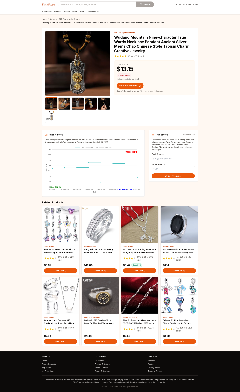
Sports (83, 11)
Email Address (158, 154)
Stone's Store (49, 246)
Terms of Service (155, 371)
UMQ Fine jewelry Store (68, 19)
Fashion (57, 11)
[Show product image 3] (78, 103)
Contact (151, 364)
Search (146, 4)
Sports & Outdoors (102, 371)
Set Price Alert (175, 176)
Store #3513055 (168, 246)
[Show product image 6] (51, 117)
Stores (178, 4)
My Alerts (187, 4)
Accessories (93, 11)
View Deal (59, 270)
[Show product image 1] (51, 103)
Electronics (47, 11)
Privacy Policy (154, 368)
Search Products (49, 364)
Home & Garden (70, 11)
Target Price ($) (158, 164)
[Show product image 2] (64, 103)
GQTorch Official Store (92, 317)
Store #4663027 (90, 246)
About (195, 4)
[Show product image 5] (104, 103)
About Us (152, 361)
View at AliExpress (128, 85)
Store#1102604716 (130, 317)
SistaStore (48, 4)
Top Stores (46, 368)
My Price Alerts (48, 371)
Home (44, 19)
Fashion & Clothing (102, 364)
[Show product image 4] (91, 103)
